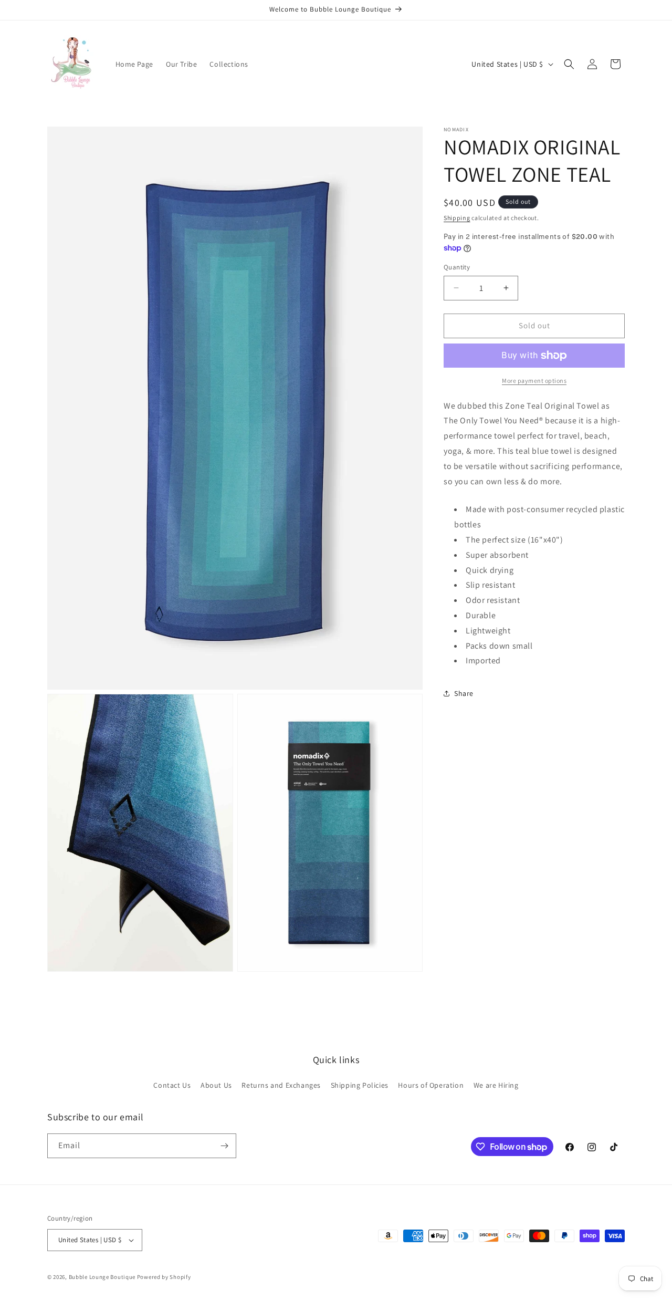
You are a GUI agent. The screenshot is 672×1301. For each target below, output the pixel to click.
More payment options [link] (534, 380)
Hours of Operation (431, 1085)
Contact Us (172, 1085)
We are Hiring (496, 1085)
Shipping (457, 218)
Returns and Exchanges (281, 1085)
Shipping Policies (359, 1085)
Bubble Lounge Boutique (102, 1277)
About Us (216, 1085)
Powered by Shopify (164, 1277)
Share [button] (464, 693)
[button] (569, 64)
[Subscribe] (224, 1145)
